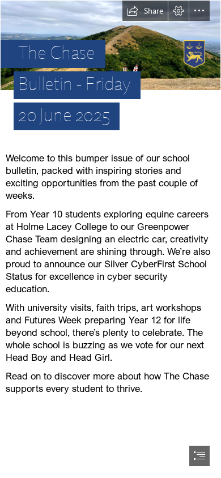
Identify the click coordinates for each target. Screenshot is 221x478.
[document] (110, 239)
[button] (145, 11)
